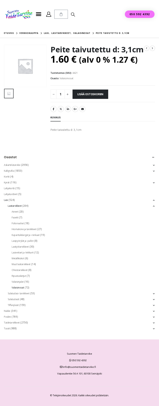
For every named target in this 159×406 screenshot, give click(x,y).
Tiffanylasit (13, 305)
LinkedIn (68, 109)
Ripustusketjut (19, 276)
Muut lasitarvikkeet (21, 264)
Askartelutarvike (12, 165)
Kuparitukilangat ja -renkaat (25, 235)
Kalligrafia (9, 170)
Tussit (7, 328)
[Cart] (61, 14)
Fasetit (15, 217)
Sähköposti (82, 109)
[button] (38, 14)
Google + (75, 109)
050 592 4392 (79, 360)
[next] (152, 48)
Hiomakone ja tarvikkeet (24, 229)
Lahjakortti (9, 188)
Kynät (7, 182)
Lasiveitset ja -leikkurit (23, 252)
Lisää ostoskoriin (90, 94)
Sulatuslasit (13, 299)
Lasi (6, 200)
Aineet (15, 211)
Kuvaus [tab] (55, 117)
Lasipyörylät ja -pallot (22, 241)
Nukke (7, 311)
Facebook (53, 109)
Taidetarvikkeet (12, 322)
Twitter (61, 109)
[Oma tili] (49, 14)
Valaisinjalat (18, 281)
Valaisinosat (66, 78)
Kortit (6, 176)
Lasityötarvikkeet (20, 246)
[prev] (146, 48)
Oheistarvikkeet (20, 270)
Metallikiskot (18, 258)
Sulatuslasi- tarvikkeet (18, 293)
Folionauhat (18, 223)
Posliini (7, 316)
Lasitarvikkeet (15, 205)
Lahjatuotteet (10, 194)
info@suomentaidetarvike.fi (79, 367)
